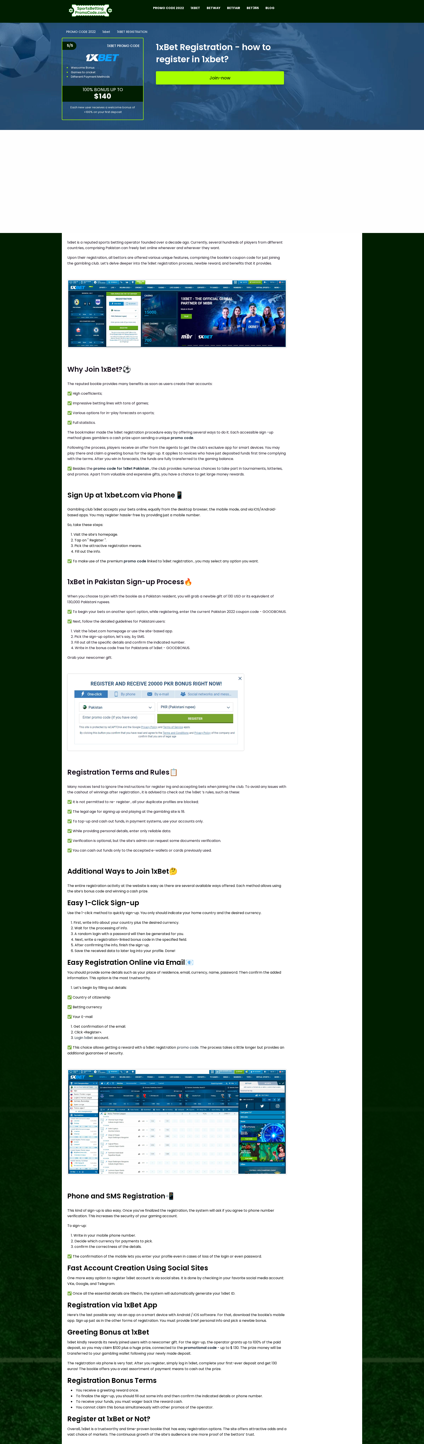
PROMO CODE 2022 (81, 32)
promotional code (200, 1347)
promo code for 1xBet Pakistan (121, 468)
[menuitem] (91, 11)
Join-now (220, 78)
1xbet (106, 32)
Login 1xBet (83, 1037)
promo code (182, 437)
